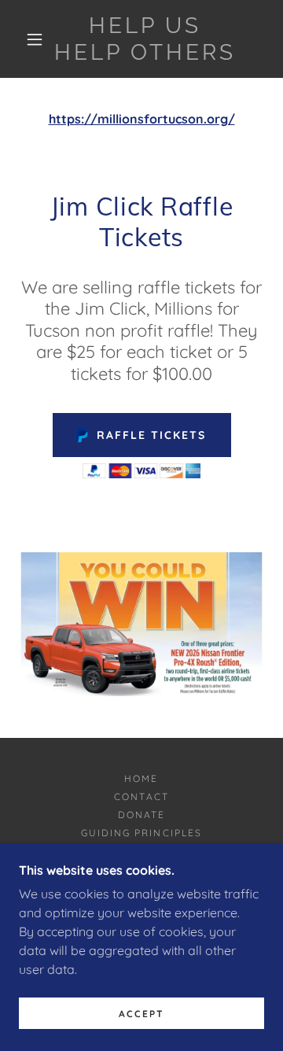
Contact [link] (141, 796)
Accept (141, 1014)
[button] (34, 39)
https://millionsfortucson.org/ (142, 119)
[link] (145, 39)
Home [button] (141, 778)
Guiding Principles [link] (141, 833)
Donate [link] (141, 815)
